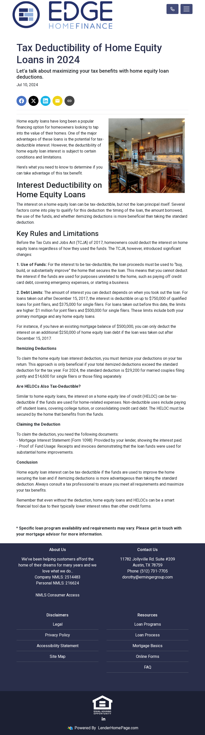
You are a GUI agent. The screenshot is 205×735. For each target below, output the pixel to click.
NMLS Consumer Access (58, 595)
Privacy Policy (57, 635)
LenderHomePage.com (118, 728)
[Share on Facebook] (21, 101)
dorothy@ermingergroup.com (147, 577)
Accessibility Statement (57, 645)
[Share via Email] (57, 101)
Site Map (58, 656)
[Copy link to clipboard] (69, 101)
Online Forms (147, 656)
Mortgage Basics (147, 645)
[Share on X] (33, 101)
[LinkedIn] (103, 719)
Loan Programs (147, 624)
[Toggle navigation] (186, 9)
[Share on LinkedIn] (45, 101)
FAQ (147, 667)
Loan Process (147, 635)
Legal (57, 624)
